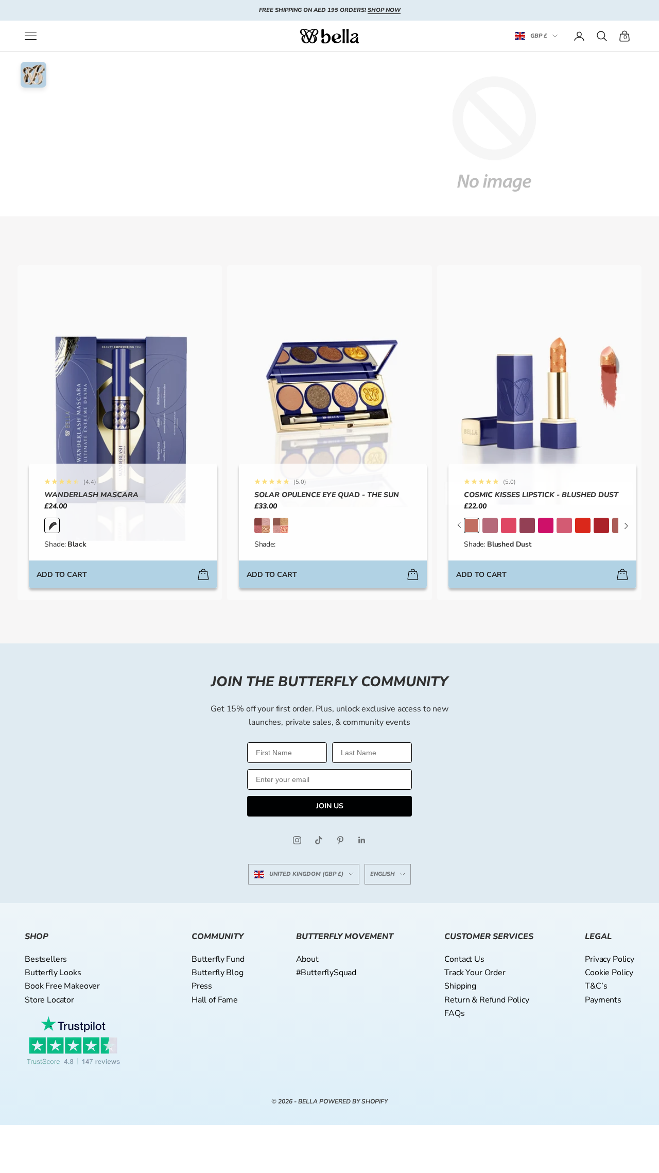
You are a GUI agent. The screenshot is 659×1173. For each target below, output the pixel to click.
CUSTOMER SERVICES (488, 936)
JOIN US (329, 806)
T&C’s (596, 986)
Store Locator (49, 1000)
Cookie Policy (609, 972)
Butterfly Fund (218, 959)
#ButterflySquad (326, 972)
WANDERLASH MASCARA (91, 495)
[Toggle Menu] (31, 36)
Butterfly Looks (53, 972)
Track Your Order (474, 972)
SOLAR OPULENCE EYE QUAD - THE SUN (326, 495)
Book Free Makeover (62, 986)
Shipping (460, 986)
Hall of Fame (215, 1000)
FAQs (454, 1013)
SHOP (36, 936)
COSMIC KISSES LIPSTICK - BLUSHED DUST (541, 495)
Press (202, 986)
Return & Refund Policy (486, 1000)
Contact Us (464, 959)
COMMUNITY (218, 936)
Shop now (384, 10)
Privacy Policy (609, 959)
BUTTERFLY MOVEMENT (344, 936)
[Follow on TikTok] (319, 840)
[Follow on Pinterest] (340, 840)
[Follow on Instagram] (297, 840)
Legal (598, 936)
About (307, 959)
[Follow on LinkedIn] (362, 840)
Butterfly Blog (218, 972)
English (382, 874)
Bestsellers (46, 959)
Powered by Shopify (353, 1101)
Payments (603, 1000)
